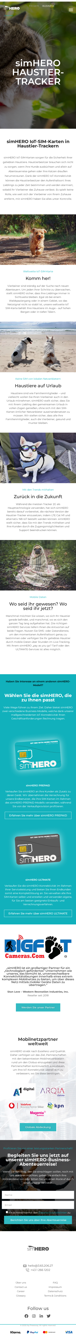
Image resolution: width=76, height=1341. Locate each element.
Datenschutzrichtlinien (53, 1212)
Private (34, 6)
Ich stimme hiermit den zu (39, 1212)
